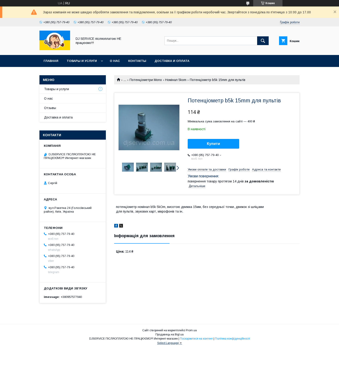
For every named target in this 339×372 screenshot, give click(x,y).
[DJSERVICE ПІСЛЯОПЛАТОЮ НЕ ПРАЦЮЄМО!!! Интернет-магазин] (54, 49)
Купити (213, 144)
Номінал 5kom (175, 80)
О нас (115, 61)
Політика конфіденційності (232, 338)
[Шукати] (263, 40)
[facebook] (116, 226)
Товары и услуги (82, 61)
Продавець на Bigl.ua (169, 334)
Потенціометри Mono (146, 80)
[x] (121, 226)
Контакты (137, 61)
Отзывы (50, 108)
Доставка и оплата (172, 61)
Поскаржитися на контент (196, 338)
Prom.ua (191, 330)
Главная (51, 61)
